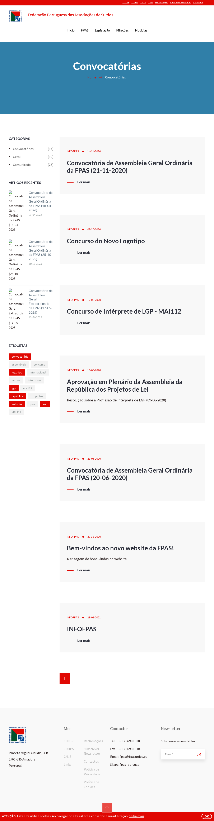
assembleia (19, 364)
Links (150, 2)
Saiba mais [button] (136, 816)
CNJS (143, 2)
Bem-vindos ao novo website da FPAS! (120, 548)
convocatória (20, 356)
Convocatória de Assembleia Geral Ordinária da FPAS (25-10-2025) (40, 250)
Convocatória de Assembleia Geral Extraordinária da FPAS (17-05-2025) (40, 301)
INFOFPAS (73, 151)
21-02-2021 (94, 617)
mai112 (27, 388)
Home (91, 77)
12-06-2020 (94, 300)
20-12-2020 (94, 537)
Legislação (102, 30)
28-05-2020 (94, 458)
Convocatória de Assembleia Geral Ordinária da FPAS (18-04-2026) (40, 201)
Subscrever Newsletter (180, 2)
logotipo (17, 372)
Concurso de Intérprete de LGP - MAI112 (124, 311)
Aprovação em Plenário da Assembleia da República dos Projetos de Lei (124, 385)
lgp (14, 388)
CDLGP (125, 2)
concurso (39, 364)
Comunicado (33, 165)
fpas (32, 404)
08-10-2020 (94, 229)
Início (71, 30)
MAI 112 (16, 412)
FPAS (85, 30)
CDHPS (134, 2)
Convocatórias (33, 149)
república (17, 396)
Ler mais (83, 182)
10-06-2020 (94, 370)
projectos (37, 396)
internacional (38, 372)
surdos (16, 380)
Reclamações (161, 2)
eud (45, 404)
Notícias (141, 30)
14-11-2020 (94, 151)
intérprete (34, 380)
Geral (33, 157)
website (17, 404)
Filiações (122, 30)
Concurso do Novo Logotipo (106, 241)
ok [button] (207, 816)
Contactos (198, 2)
